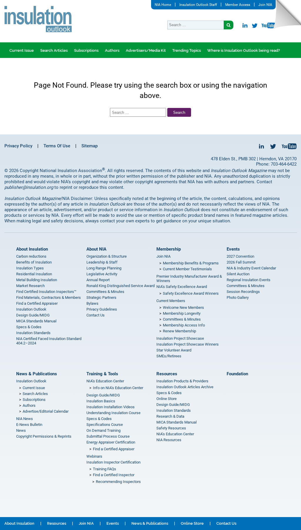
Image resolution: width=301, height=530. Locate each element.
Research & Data (170, 416)
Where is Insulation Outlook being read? (243, 50)
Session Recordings (243, 291)
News (21, 430)
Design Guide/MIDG (33, 315)
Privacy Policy (18, 146)
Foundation (237, 373)
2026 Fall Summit (241, 262)
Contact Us (95, 315)
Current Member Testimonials (187, 269)
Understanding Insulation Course (113, 413)
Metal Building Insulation (36, 280)
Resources (166, 373)
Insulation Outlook (31, 309)
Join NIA (265, 5)
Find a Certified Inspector (113, 475)
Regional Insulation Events (248, 280)
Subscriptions (86, 50)
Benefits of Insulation (34, 262)
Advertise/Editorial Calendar (45, 411)
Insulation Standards (33, 333)
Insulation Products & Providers (182, 381)
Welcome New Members (183, 307)
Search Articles (54, 50)
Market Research (30, 286)
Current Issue (21, 50)
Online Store (166, 398)
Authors (112, 50)
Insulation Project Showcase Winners (187, 344)
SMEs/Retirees (168, 356)
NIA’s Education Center (105, 381)
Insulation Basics (100, 401)
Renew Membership (179, 331)
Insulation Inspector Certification (113, 462)
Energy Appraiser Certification (110, 442)
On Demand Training (103, 430)
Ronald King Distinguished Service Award (120, 286)
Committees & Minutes (105, 291)
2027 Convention (240, 256)
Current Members (170, 301)
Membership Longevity (181, 313)
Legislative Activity (101, 274)
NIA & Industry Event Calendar (251, 268)
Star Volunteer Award (173, 350)
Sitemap (89, 146)
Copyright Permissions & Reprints (43, 436)
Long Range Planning (103, 268)
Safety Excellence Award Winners (191, 293)
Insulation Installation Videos (110, 407)
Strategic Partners (101, 297)
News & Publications (36, 373)
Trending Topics (186, 50)
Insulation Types (30, 268)
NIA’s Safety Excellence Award (181, 286)
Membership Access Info (184, 325)
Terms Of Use (57, 146)
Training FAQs (104, 469)
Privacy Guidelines (101, 309)
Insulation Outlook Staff (198, 5)
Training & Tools (102, 373)
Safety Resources (171, 428)
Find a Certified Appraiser (37, 303)
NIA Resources (168, 440)
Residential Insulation (34, 274)
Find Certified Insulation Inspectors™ (46, 291)
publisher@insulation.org (28, 187)
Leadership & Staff (102, 262)
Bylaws (92, 303)
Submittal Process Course (108, 436)
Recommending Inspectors (118, 481)
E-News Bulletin (29, 424)
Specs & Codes (28, 327)
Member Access (237, 5)
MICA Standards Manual (36, 321)
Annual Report (98, 280)
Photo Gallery (238, 297)
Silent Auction (238, 274)
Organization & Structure (106, 256)
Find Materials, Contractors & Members (48, 297)
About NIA (96, 249)
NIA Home (163, 5)
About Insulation (32, 249)
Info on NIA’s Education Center (118, 388)
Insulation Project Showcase (180, 338)
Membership (168, 249)
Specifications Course (104, 424)
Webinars (94, 456)
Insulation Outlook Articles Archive (184, 387)
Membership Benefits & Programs (191, 263)
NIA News (24, 418)
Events (233, 249)
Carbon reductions (31, 256)
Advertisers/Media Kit (146, 50)
